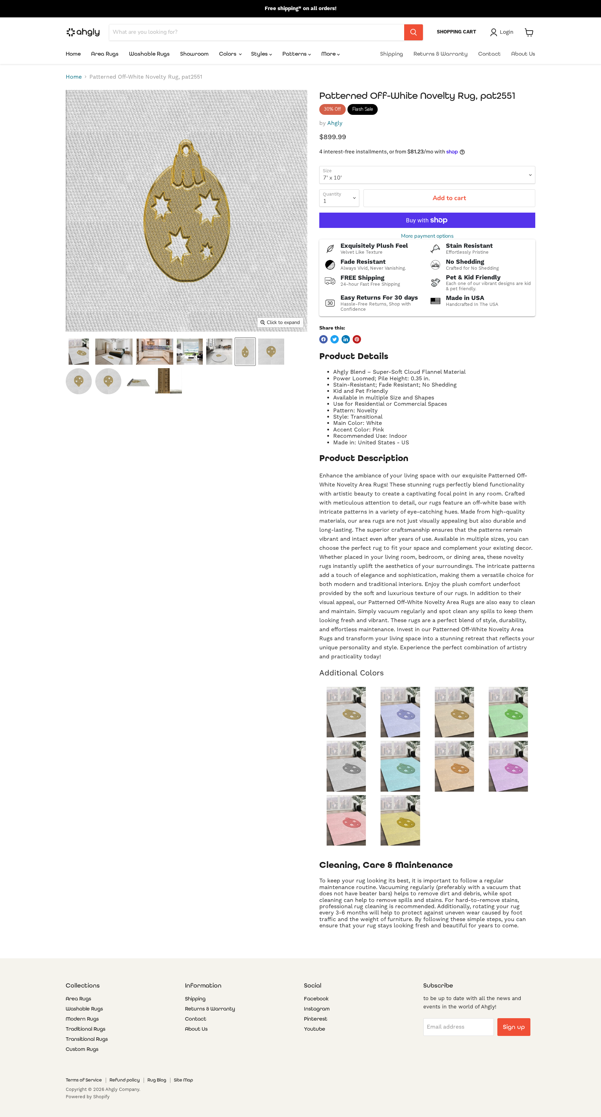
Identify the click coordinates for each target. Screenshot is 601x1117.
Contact (489, 53)
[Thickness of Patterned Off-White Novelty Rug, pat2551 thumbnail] (138, 381)
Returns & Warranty (441, 53)
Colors (228, 53)
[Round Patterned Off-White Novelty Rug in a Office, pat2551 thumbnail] (219, 351)
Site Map (183, 1080)
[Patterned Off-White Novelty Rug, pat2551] (346, 712)
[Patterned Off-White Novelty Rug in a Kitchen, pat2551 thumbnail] (154, 351)
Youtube (314, 1029)
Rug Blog (156, 1080)
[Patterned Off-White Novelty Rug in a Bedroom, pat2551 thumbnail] (114, 351)
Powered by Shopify (88, 1097)
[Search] (413, 32)
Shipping (391, 53)
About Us (523, 53)
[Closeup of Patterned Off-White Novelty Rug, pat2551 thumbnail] (168, 381)
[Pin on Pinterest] (357, 339)
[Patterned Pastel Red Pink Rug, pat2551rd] (346, 820)
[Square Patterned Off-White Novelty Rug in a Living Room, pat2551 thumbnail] (189, 351)
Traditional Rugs (85, 1029)
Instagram (317, 1009)
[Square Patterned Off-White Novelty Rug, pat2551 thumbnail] (271, 351)
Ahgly (335, 123)
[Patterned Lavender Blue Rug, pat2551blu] (400, 712)
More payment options (427, 236)
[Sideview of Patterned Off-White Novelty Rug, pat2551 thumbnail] (108, 381)
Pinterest (315, 1019)
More (329, 53)
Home (73, 53)
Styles (260, 53)
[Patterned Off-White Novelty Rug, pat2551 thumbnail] (245, 351)
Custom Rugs (82, 1049)
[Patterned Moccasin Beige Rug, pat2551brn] (454, 712)
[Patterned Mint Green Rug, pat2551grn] (508, 712)
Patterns (295, 53)
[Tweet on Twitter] (334, 339)
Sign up (514, 1026)
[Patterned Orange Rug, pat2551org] (454, 766)
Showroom (194, 53)
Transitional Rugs (87, 1039)
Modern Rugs (82, 1019)
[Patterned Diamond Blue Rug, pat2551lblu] (400, 766)
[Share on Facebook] (323, 339)
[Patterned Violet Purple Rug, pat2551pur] (508, 766)
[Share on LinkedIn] (346, 339)
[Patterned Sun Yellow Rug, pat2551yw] (400, 820)
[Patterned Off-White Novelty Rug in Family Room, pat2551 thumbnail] (79, 351)
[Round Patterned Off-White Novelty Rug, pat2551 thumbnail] (79, 381)
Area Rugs (105, 53)
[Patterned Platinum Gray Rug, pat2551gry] (346, 766)
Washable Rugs (149, 53)
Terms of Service (84, 1080)
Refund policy (125, 1080)
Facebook (316, 999)
